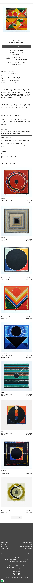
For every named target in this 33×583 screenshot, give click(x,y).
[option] (16, 19)
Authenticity (28, 544)
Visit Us (30, 554)
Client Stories (4, 548)
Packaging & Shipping (26, 546)
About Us (3, 544)
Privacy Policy (13, 579)
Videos (3, 552)
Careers (29, 550)
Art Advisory (4, 546)
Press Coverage (5, 550)
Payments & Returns (26, 548)
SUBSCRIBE (16, 534)
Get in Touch (28, 552)
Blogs (2, 554)
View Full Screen (16, 36)
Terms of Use (20, 579)
